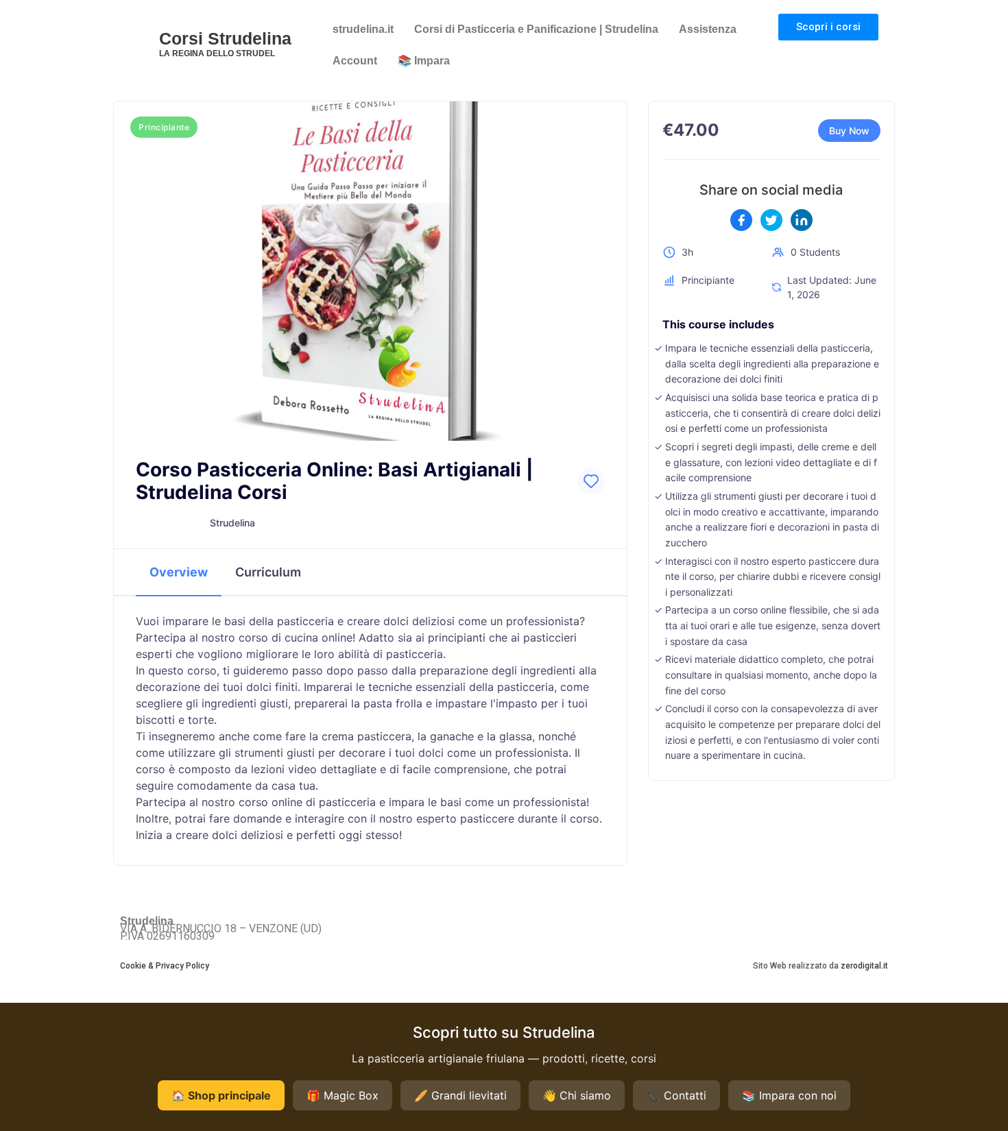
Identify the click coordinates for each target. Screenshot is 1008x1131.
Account (355, 60)
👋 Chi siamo (576, 1095)
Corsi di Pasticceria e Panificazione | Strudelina (536, 29)
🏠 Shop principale (221, 1095)
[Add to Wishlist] (591, 481)
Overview (178, 572)
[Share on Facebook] (741, 220)
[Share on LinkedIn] (802, 220)
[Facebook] (860, 926)
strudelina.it (363, 29)
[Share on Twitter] (771, 220)
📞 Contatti (676, 1095)
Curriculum (268, 572)
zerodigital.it (864, 966)
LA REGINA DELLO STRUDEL (217, 53)
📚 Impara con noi (789, 1095)
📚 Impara (424, 60)
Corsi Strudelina (225, 38)
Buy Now (849, 130)
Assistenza (707, 29)
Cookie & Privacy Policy (164, 966)
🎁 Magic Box (343, 1095)
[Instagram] (878, 926)
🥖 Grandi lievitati (460, 1095)
